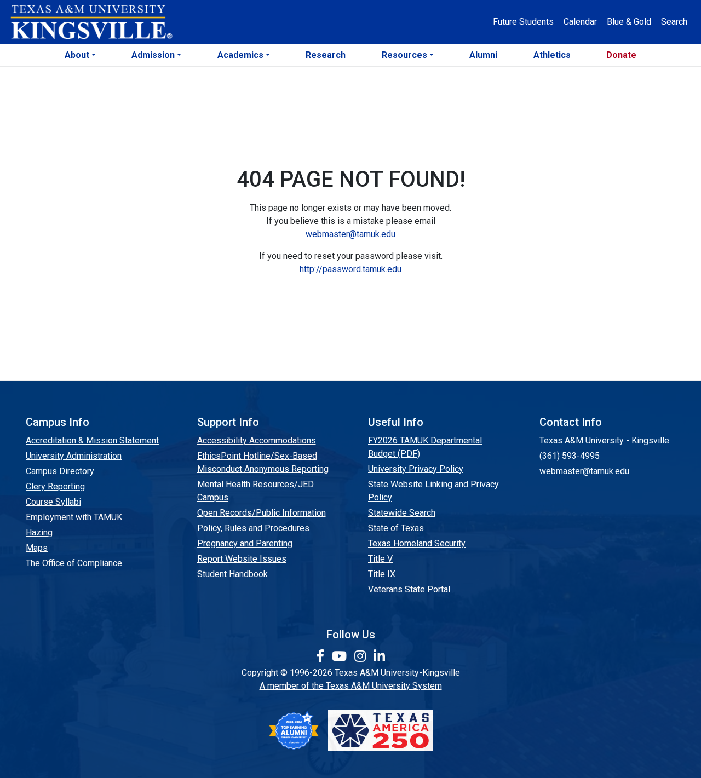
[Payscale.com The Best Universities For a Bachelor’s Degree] (293, 731)
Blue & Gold (629, 21)
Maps (37, 548)
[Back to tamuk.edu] (91, 22)
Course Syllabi (53, 502)
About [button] (77, 55)
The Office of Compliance (74, 563)
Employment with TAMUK (74, 517)
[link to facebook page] (322, 656)
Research (326, 55)
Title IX (381, 574)
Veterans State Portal (409, 589)
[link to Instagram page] (361, 656)
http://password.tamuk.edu (350, 269)
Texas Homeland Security (417, 543)
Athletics (552, 55)
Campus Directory (60, 471)
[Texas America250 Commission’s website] (380, 731)
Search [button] (674, 21)
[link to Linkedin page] (379, 656)
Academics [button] (240, 55)
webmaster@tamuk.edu (350, 234)
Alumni (483, 55)
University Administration (74, 456)
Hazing (39, 532)
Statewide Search (401, 513)
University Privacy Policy (415, 469)
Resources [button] (404, 55)
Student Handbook (232, 574)
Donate (621, 55)
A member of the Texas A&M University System (351, 686)
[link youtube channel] (341, 656)
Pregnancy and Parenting (244, 543)
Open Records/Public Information (261, 513)
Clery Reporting (55, 486)
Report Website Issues (241, 559)
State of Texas (396, 528)
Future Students (523, 21)
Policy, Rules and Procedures (253, 528)
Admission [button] (153, 55)
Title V (380, 559)
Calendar (580, 21)
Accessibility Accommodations (256, 440)
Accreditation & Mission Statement (92, 440)
